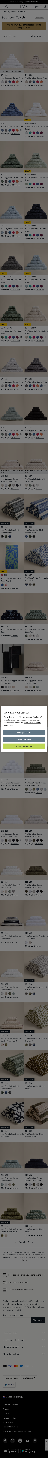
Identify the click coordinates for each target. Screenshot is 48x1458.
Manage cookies (24, 733)
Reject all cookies (24, 739)
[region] (24, 729)
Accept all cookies (24, 746)
